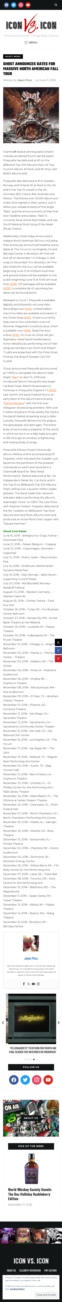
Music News (13, 56)
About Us (11, 1270)
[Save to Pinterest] (58, 658)
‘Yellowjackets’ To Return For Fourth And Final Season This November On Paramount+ (31, 1050)
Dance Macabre (14, 403)
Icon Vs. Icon (31, 1260)
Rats (15, 377)
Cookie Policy (17, 1289)
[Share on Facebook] (58, 650)
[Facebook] (23, 984)
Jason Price (24, 80)
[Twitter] (28, 984)
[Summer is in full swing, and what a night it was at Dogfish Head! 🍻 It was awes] (23, 1236)
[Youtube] (33, 984)
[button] (31, 42)
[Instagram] (38, 984)
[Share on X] (58, 642)
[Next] (58, 1022)
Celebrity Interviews (30, 1270)
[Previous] (3, 1022)
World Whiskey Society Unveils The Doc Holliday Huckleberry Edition (30, 1194)
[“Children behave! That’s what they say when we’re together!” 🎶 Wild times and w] (39, 1236)
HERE (13, 284)
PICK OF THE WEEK (31, 1146)
